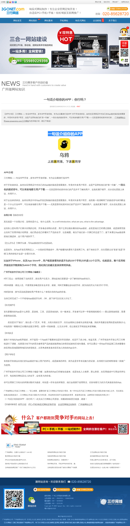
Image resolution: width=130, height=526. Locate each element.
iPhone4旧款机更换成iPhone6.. (16, 460)
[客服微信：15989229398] (124, 60)
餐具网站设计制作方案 (12, 456)
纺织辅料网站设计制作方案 (99, 456)
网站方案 (98, 2)
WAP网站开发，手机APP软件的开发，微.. (61, 464)
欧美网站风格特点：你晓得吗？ (58, 460)
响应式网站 (80, 20)
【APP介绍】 (9, 114)
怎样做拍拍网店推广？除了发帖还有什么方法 (20, 467)
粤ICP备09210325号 (65, 516)
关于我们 (113, 20)
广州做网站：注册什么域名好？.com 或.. (18, 452)
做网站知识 (125, 2)
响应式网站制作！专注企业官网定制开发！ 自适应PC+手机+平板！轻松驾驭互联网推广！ (55, 11)
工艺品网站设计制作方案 (98, 452)
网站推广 (115, 2)
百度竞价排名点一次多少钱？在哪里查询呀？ (105, 467)
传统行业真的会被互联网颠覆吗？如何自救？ (105, 464)
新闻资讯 (53, 106)
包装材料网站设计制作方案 (56, 456)
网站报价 (33, 20)
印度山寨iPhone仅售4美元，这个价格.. (103, 460)
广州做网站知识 (13, 89)
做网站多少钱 (93, 519)
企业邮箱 (97, 20)
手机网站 (64, 20)
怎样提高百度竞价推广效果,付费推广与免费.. (62, 467)
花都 (68, 519)
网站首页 (17, 20)
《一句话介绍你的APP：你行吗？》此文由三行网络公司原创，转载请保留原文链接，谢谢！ (45, 399)
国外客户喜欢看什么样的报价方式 (16, 464)
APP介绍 (8, 172)
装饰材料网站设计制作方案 (56, 452)
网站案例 (48, 20)
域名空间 (107, 2)
